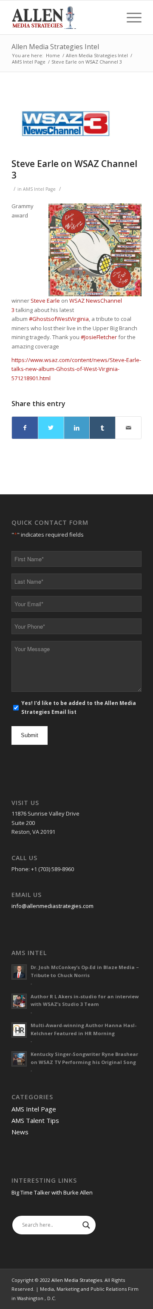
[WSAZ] (65, 123)
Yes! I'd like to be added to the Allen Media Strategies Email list (78, 707)
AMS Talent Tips (35, 1120)
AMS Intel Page (39, 189)
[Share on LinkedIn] (77, 428)
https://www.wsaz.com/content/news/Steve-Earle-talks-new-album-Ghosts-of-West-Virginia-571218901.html (76, 369)
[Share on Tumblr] (102, 428)
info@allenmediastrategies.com (52, 906)
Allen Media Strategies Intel (55, 46)
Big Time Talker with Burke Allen (52, 1192)
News (19, 1132)
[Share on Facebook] (25, 428)
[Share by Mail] (128, 428)
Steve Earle (45, 300)
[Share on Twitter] (51, 428)
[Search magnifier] (86, 1225)
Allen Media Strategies (76, 1280)
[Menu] (130, 17)
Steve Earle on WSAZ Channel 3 (74, 169)
